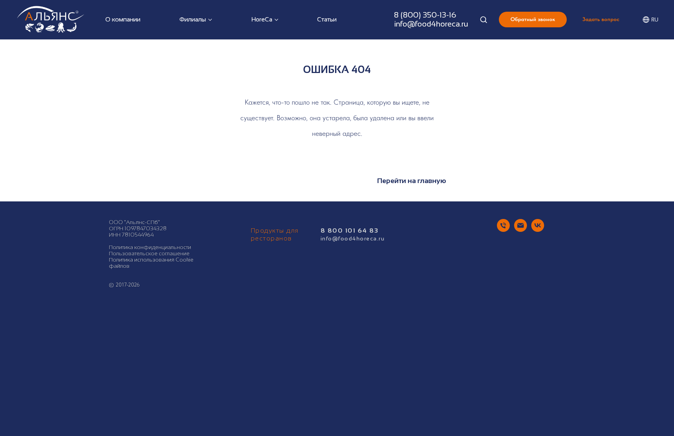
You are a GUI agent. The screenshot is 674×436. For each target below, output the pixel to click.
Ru (654, 20)
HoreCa (261, 19)
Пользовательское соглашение (149, 253)
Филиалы (192, 19)
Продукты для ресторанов (275, 234)
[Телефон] (503, 229)
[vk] (537, 229)
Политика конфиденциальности (150, 247)
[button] (483, 19)
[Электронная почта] (520, 229)
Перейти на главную (411, 181)
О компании (122, 19)
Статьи (327, 19)
